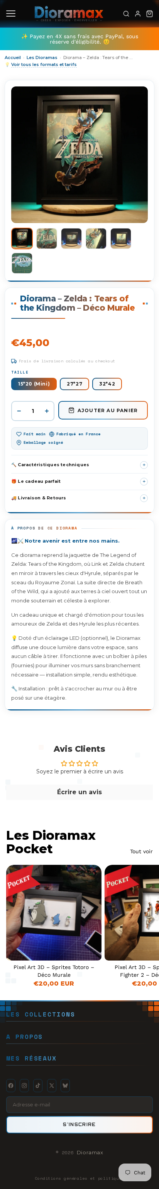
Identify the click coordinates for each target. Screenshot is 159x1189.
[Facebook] (10, 1085)
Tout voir (141, 851)
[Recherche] (126, 13)
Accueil (13, 57)
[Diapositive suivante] (144, 926)
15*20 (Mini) (34, 384)
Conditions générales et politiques (79, 1178)
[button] (22, 238)
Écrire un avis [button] (79, 792)
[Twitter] (51, 1085)
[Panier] (149, 13)
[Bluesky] (65, 1085)
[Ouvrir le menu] (11, 13)
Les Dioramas (42, 57)
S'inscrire (79, 1124)
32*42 (107, 384)
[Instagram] (24, 1085)
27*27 (74, 384)
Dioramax (90, 1152)
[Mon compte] (138, 13)
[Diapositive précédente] (119, 912)
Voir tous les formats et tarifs (44, 64)
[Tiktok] (37, 1085)
